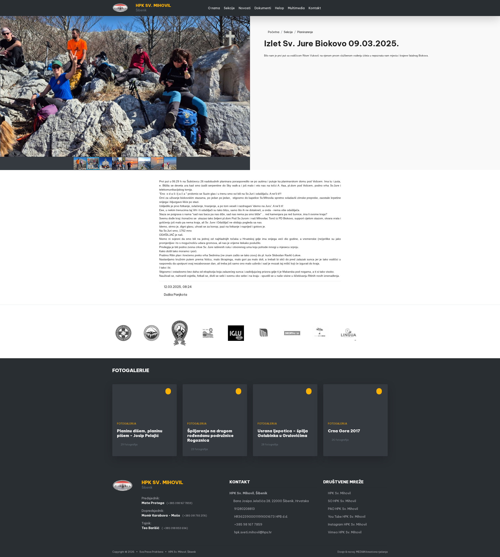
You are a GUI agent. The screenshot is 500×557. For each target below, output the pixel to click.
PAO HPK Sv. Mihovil (342, 509)
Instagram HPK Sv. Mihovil (346, 524)
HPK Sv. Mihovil (338, 493)
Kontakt (315, 8)
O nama (214, 8)
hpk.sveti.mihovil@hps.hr (253, 532)
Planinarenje (305, 32)
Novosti (245, 8)
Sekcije (229, 8)
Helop (279, 8)
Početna (272, 32)
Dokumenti (262, 8)
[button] (246, 19)
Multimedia (296, 8)
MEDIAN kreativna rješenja (372, 551)
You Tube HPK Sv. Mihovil (345, 516)
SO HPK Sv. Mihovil (341, 501)
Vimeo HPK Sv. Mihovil (344, 532)
